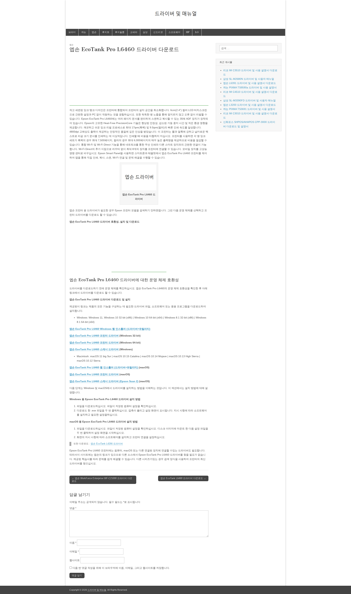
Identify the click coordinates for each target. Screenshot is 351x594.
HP (187, 32)
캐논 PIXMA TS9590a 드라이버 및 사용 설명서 (250, 87)
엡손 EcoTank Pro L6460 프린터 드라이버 (94, 335)
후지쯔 (105, 32)
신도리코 (158, 32)
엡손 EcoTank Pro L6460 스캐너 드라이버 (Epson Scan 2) (103, 381)
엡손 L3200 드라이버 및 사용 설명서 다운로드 (249, 104)
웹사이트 (74, 560)
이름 (72, 542)
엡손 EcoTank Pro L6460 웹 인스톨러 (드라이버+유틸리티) (104, 367)
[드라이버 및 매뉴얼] (175, 11)
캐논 (83, 32)
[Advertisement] (138, 80)
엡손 (94, 32)
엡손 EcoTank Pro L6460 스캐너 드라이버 (94, 349)
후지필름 (119, 32)
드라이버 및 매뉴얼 (97, 590)
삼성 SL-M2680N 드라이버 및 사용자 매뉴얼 (248, 78)
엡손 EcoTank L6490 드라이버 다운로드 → (183, 478)
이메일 (74, 551)
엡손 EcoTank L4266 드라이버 (107, 443)
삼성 (145, 32)
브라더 (72, 32)
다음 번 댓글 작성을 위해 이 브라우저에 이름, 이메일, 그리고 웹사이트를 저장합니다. (121, 567)
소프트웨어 (174, 32)
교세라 (133, 32)
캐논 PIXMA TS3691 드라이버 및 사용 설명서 (249, 109)
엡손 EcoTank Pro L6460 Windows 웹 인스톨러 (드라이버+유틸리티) (109, 328)
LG (197, 32)
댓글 (72, 508)
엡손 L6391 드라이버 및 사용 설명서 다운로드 (249, 83)
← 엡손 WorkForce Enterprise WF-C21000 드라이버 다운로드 (102, 480)
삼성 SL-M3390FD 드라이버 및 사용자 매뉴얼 (249, 100)
